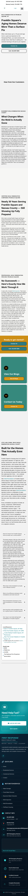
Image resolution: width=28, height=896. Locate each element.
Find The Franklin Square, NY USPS (14, 630)
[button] (22, 8)
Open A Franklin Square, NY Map (13, 628)
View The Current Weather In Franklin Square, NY (14, 638)
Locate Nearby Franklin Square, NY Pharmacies (14, 634)
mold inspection (16, 291)
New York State (12, 642)
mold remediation (9, 478)
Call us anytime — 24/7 (12, 819)
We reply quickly (11, 830)
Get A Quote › (14, 728)
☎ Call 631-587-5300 (14, 723)
